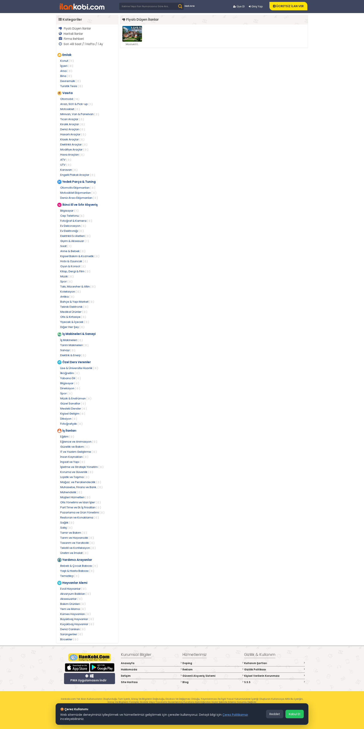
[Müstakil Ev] (132, 34)
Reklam (187, 669)
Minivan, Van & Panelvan (79, 114)
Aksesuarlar (71, 599)
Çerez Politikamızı (235, 715)
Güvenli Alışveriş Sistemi (198, 676)
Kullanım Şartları (255, 663)
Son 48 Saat (73, 44)
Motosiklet (70, 109)
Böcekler (69, 639)
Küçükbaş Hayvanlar (77, 624)
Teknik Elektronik (74, 307)
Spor (66, 281)
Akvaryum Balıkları (75, 594)
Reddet (274, 714)
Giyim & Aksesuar (74, 241)
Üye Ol (240, 6)
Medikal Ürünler (73, 312)
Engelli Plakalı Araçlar (77, 175)
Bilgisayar (69, 211)
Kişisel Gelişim (72, 414)
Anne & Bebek (72, 251)
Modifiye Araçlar (74, 150)
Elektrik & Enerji (73, 355)
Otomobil (69, 99)
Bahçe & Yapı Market (77, 302)
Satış (66, 528)
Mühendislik (71, 492)
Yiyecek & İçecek (74, 322)
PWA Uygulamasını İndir (88, 680)
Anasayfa (127, 663)
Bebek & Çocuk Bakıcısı (79, 566)
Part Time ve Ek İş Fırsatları (80, 507)
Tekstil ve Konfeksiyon (78, 548)
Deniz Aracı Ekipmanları (79, 198)
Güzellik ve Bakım (75, 447)
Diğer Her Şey (72, 327)
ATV (65, 160)
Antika (67, 297)
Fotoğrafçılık (71, 424)
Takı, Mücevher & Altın (77, 287)
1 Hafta (90, 44)
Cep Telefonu (72, 216)
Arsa (66, 71)
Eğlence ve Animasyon (78, 442)
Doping (187, 663)
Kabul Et (294, 714)
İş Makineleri (71, 340)
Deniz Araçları (72, 129)
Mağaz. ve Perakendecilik (80, 482)
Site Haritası (129, 682)
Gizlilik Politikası (255, 669)
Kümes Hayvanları (75, 614)
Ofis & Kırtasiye (73, 317)
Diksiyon (68, 419)
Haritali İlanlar (73, 34)
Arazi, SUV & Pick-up (76, 104)
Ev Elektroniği (72, 231)
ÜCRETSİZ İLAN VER (290, 6)
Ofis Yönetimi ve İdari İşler (80, 502)
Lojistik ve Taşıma (74, 477)
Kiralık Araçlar (72, 124)
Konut (67, 61)
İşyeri (66, 66)
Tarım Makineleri (74, 345)
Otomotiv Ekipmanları (77, 188)
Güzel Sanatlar (73, 403)
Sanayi (67, 350)
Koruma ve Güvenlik (76, 472)
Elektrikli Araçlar (73, 144)
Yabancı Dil (70, 378)
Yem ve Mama (73, 609)
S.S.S (247, 682)
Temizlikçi (69, 576)
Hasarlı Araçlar (73, 134)
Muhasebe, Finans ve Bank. (81, 487)
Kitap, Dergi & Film (75, 271)
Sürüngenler (71, 634)
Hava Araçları (72, 155)
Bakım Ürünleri (73, 604)
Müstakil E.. (132, 44)
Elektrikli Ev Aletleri (75, 236)
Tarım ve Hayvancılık (77, 538)
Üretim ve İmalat (74, 553)
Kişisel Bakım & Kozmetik (79, 256)
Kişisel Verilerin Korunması (262, 676)
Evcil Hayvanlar (73, 589)
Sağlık (67, 523)
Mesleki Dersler (73, 409)
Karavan (69, 170)
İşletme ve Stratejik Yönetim (81, 467)
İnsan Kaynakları (74, 457)
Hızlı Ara (189, 6)
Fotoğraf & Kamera (76, 221)
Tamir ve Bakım (73, 533)
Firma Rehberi (74, 39)
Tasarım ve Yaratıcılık (77, 543)
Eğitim (67, 437)
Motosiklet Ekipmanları (78, 193)
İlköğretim (70, 373)
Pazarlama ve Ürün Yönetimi (82, 512)
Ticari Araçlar (72, 119)
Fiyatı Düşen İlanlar (77, 28)
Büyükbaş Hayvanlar (77, 619)
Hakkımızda (129, 669)
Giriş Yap (257, 6)
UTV (65, 165)
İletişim (126, 676)
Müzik (67, 276)
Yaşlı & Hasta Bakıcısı (77, 571)
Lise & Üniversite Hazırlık (79, 368)
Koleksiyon (70, 292)
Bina (66, 76)
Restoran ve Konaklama (79, 518)
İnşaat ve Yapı (72, 462)
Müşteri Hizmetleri (75, 497)
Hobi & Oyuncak (74, 261)
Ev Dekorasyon (73, 226)
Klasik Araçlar (72, 139)
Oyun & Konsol (73, 266)
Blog (185, 682)
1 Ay (100, 44)
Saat (65, 246)
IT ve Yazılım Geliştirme (78, 452)
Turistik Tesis (71, 86)
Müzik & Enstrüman (75, 398)
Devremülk (70, 81)
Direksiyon (70, 388)
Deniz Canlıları (72, 629)
